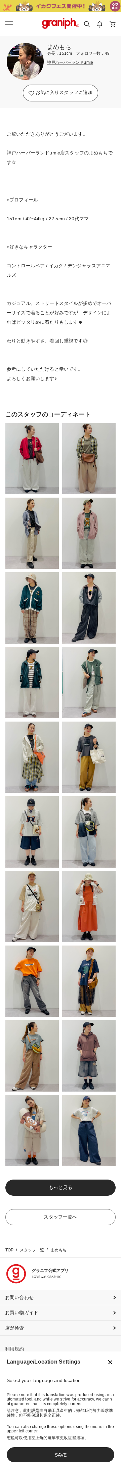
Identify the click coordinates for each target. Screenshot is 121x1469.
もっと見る (60, 1187)
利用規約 (14, 1348)
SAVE (61, 1455)
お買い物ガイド (21, 1312)
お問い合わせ (19, 1297)
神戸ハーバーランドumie (70, 62)
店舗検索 (14, 1328)
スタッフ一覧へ (60, 1217)
